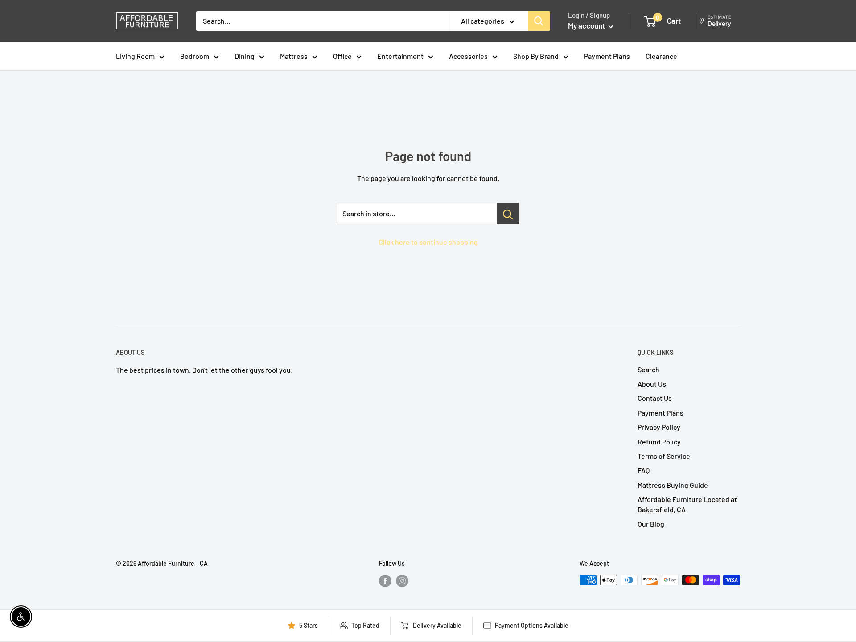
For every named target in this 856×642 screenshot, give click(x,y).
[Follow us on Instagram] (402, 581)
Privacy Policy (659, 427)
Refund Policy (659, 441)
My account (587, 25)
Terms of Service (664, 456)
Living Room (135, 56)
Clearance (661, 56)
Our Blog (651, 523)
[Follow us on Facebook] (385, 581)
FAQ (644, 470)
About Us (652, 383)
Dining (245, 56)
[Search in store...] (508, 213)
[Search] (539, 21)
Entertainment (400, 56)
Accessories (468, 56)
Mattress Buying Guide (673, 485)
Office (342, 56)
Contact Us (655, 398)
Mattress (294, 56)
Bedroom (194, 56)
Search (648, 369)
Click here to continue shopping (428, 242)
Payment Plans (607, 56)
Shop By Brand (536, 56)
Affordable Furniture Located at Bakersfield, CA (687, 504)
